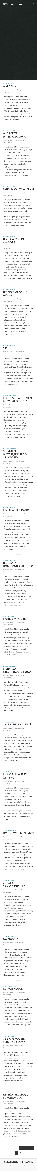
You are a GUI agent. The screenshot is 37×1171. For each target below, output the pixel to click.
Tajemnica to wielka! (18, 189)
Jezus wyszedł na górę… (14, 241)
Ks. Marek (10, 90)
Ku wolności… (13, 989)
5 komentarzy (7, 677)
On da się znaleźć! (17, 725)
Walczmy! (10, 86)
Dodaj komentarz (8, 142)
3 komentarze (7, 994)
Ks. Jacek (10, 140)
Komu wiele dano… (17, 510)
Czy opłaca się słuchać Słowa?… (15, 1040)
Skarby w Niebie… (15, 619)
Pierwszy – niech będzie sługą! (17, 670)
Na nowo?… (11, 939)
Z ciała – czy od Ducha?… (14, 885)
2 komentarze (7, 407)
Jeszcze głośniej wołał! (15, 294)
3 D (5, 348)
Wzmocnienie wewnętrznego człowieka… (15, 454)
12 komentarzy (7, 92)
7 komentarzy (7, 248)
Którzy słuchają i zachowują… (15, 1096)
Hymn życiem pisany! (18, 833)
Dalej (26, 1148)
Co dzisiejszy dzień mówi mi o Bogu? (17, 400)
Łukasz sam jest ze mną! (15, 776)
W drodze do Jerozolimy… (14, 135)
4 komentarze (7, 463)
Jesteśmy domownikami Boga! (18, 565)
